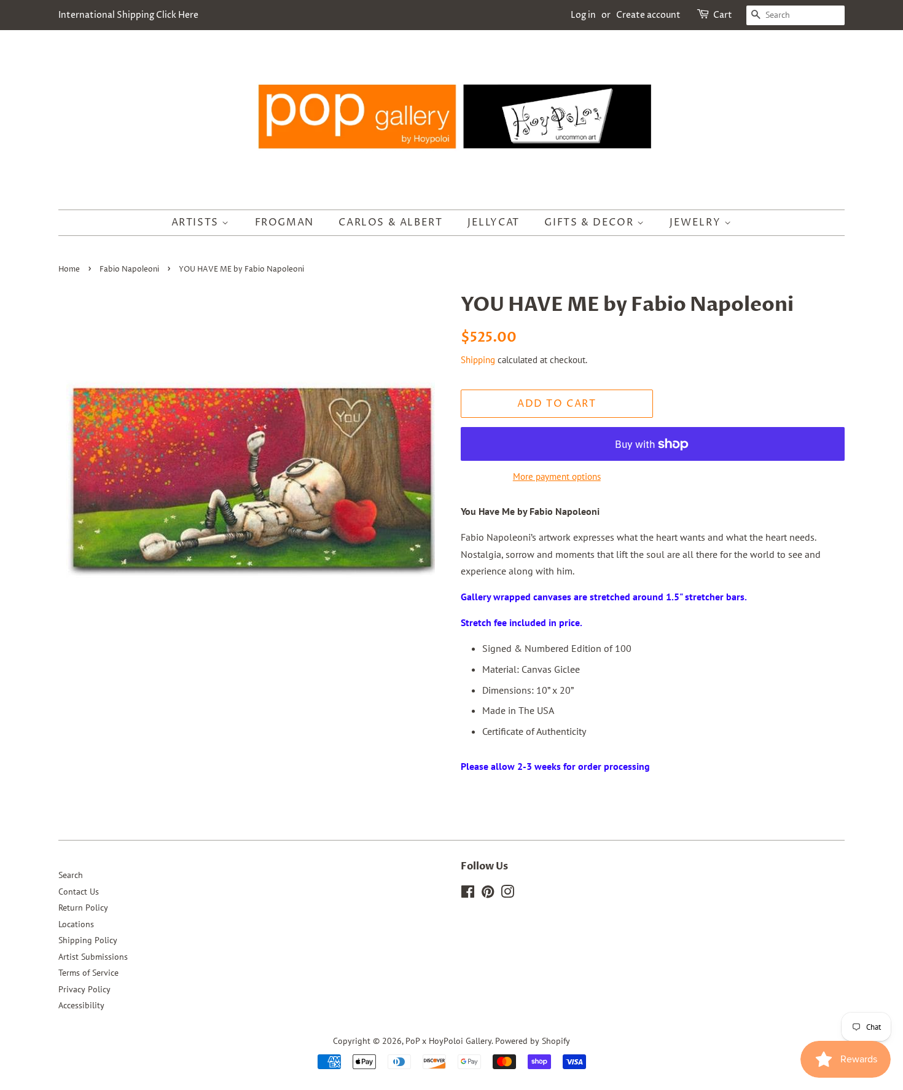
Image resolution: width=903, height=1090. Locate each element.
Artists (196, 222)
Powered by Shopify (532, 1040)
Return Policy (83, 907)
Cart (722, 15)
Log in (583, 15)
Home (69, 269)
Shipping (478, 360)
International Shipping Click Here (128, 15)
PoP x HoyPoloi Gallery (448, 1040)
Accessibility (81, 1005)
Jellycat (493, 222)
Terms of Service (88, 972)
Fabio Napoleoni (129, 269)
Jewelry (697, 222)
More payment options (557, 476)
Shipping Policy (87, 940)
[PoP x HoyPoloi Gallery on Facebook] (468, 894)
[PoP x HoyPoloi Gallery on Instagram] (507, 894)
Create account (648, 15)
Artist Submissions (93, 956)
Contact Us (78, 891)
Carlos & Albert (390, 222)
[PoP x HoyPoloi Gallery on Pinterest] (488, 894)
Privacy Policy (84, 989)
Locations (76, 924)
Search (70, 874)
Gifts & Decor (590, 222)
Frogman (284, 222)
